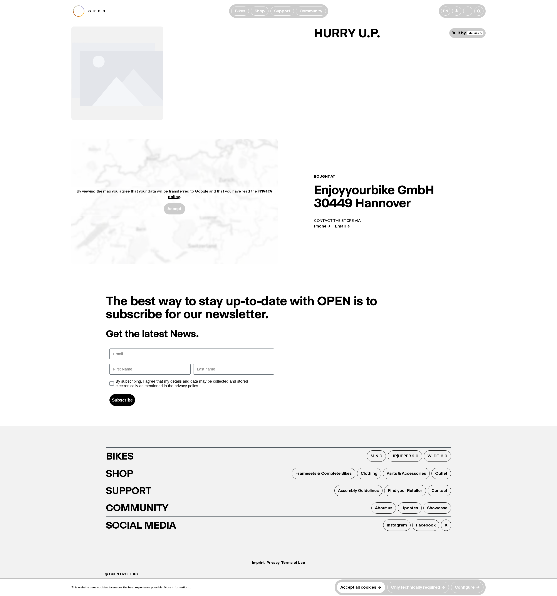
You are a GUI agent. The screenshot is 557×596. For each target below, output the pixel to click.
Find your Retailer (405, 490)
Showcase (437, 507)
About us (383, 507)
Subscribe (122, 400)
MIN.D (376, 455)
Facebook (426, 525)
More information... (177, 587)
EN (445, 10)
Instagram (397, 525)
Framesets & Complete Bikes (323, 473)
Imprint (258, 562)
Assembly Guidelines (358, 490)
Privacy (273, 562)
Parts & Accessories (406, 473)
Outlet (441, 473)
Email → (342, 226)
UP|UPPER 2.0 (404, 455)
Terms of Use (293, 562)
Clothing (369, 473)
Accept (174, 208)
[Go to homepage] (150, 11)
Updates (409, 507)
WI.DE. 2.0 (437, 455)
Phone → (322, 226)
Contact (439, 490)
